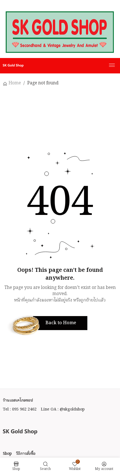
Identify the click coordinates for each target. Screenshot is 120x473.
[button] (60, 323)
